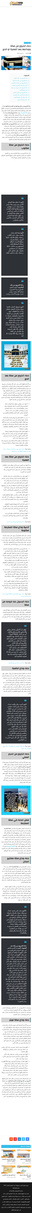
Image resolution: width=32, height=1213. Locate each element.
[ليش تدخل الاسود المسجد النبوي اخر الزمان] (8, 1154)
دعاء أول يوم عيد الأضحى (8, 1175)
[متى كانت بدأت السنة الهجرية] (24, 1169)
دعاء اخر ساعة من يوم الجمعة (17, 663)
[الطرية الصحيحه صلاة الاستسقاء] (24, 1154)
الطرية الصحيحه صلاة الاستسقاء (25, 1160)
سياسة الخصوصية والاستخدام (16, 1190)
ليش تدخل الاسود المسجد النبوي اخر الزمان (8, 1160)
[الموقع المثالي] (16, 3)
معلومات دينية (27, 43)
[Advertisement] (16, 24)
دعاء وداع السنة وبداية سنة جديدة (16, 522)
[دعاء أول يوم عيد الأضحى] (8, 1169)
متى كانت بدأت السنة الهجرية (25, 1176)
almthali (27, 53)
